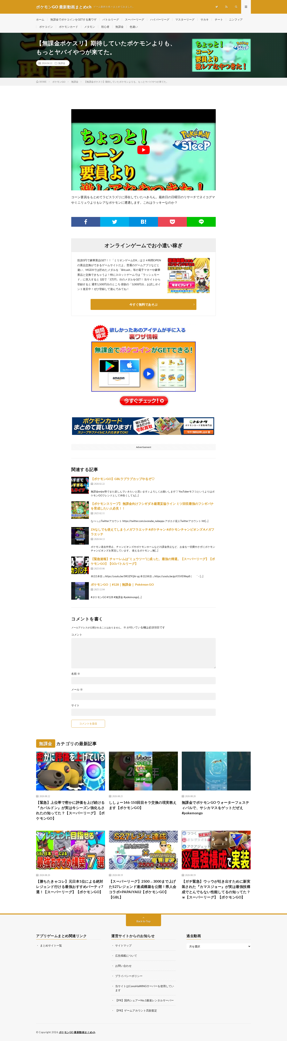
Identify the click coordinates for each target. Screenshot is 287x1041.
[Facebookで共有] (85, 222)
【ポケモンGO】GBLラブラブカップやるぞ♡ (123, 479)
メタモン (89, 26)
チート (219, 19)
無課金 (119, 26)
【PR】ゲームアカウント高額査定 (136, 1010)
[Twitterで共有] (114, 222)
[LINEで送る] (201, 222)
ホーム (40, 19)
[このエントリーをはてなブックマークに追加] (143, 222)
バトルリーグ (110, 19)
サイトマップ (123, 945)
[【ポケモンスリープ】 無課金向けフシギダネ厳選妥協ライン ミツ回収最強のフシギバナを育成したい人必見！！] (80, 510)
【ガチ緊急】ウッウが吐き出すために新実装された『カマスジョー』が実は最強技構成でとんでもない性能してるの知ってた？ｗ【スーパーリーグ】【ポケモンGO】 (216, 889)
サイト (75, 705)
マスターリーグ (184, 19)
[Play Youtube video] (143, 149)
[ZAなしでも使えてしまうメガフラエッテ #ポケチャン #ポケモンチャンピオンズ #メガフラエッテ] (80, 536)
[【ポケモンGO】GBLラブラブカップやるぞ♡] (80, 485)
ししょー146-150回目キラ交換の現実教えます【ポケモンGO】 (143, 805)
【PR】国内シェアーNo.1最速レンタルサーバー (144, 1000)
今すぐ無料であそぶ (143, 304)
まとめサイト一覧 (51, 945)
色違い (134, 26)
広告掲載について (126, 955)
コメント (76, 634)
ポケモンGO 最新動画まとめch (77, 1032)
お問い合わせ (123, 965)
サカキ (205, 19)
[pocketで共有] (172, 222)
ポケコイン (46, 26)
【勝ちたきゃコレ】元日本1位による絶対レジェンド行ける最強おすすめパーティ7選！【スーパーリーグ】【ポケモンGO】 (69, 886)
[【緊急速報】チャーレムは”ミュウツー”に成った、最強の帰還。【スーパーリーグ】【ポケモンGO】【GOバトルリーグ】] (80, 565)
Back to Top (143, 921)
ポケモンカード (68, 26)
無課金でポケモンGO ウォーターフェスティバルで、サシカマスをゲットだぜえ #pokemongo (215, 807)
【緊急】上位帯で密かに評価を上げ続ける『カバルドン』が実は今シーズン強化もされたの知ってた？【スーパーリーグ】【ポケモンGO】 (70, 810)
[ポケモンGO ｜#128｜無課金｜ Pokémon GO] (80, 591)
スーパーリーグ (134, 19)
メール (77, 689)
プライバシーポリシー (129, 976)
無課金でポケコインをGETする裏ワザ (73, 19)
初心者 (105, 26)
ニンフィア (236, 19)
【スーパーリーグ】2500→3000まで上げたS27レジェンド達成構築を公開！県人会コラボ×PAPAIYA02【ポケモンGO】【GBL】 (142, 889)
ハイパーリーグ (159, 19)
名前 (75, 673)
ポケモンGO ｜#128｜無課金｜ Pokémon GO (122, 584)
